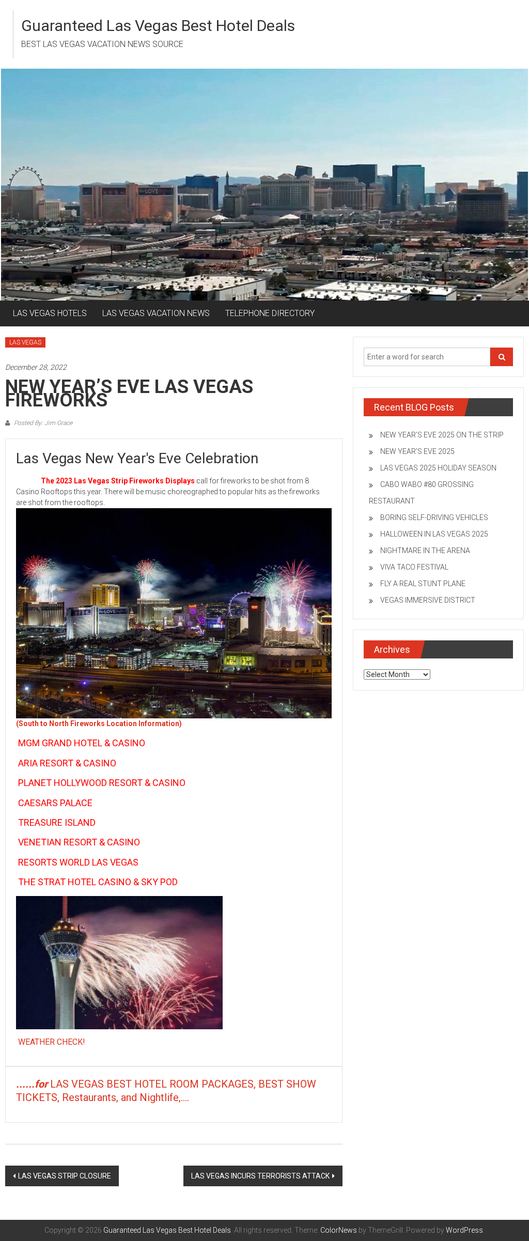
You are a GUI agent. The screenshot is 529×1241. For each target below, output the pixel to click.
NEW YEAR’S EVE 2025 (417, 451)
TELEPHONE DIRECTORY (270, 313)
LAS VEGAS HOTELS (50, 313)
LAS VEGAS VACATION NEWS (156, 313)
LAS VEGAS (25, 342)
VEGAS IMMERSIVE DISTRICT (427, 600)
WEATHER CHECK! (51, 1042)
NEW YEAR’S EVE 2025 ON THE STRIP (442, 435)
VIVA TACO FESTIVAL (414, 567)
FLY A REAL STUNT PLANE (422, 583)
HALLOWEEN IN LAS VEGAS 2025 (434, 534)
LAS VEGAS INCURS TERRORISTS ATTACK (260, 1176)
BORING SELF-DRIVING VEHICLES (434, 517)
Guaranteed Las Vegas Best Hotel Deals (158, 26)
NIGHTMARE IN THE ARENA (425, 550)
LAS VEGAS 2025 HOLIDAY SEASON (438, 468)
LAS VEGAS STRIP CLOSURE (64, 1176)
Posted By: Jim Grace (42, 423)
